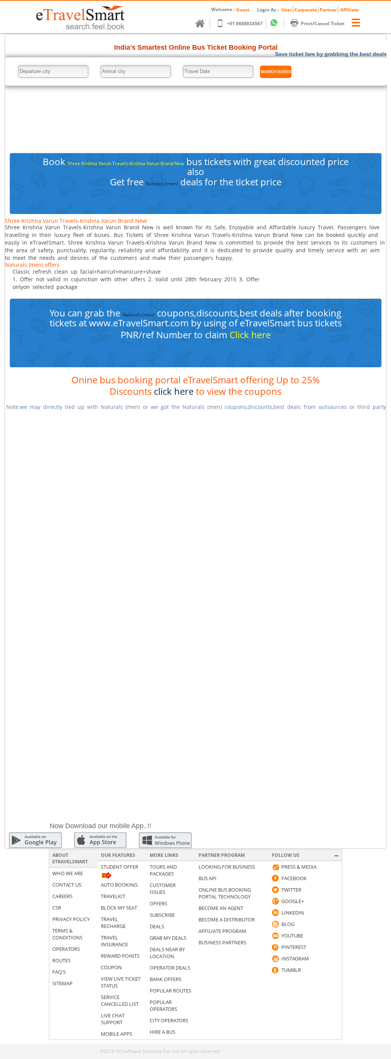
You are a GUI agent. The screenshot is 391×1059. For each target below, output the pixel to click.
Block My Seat (119, 907)
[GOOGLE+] (275, 901)
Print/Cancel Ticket (322, 23)
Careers (62, 896)
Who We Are (67, 873)
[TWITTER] (275, 889)
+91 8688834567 (245, 23)
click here (174, 391)
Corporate (305, 9)
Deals (157, 926)
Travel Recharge (113, 922)
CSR (56, 907)
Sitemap (62, 983)
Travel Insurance (114, 941)
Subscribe (162, 914)
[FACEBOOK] (275, 878)
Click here (250, 334)
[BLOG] (275, 924)
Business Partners (222, 942)
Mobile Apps (116, 1033)
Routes (61, 960)
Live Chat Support (112, 1019)
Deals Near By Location (167, 953)
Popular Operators (163, 1005)
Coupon (111, 967)
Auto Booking (119, 884)
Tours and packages (163, 870)
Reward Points (120, 955)
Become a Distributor (227, 919)
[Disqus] (195, 512)
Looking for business (227, 866)
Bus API (208, 878)
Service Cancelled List (120, 1000)
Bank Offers (165, 979)
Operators (66, 948)
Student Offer (119, 866)
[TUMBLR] (275, 970)
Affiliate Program (222, 931)
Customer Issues (163, 888)
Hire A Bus (162, 1031)
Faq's (59, 971)
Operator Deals (170, 967)
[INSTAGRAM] (275, 958)
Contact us (66, 884)
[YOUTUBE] (275, 935)
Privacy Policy (71, 919)
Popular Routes (170, 990)
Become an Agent (221, 908)
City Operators (169, 1020)
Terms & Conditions (67, 934)
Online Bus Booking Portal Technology (225, 893)
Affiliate (349, 9)
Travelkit (113, 896)
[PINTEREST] (275, 947)
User (286, 9)
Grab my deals (168, 937)
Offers (158, 903)
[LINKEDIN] (275, 912)
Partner (328, 9)
